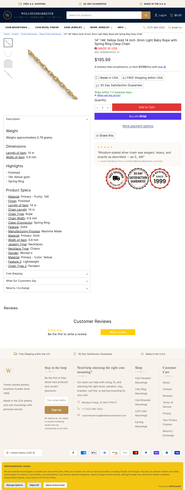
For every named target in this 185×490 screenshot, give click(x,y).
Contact (167, 389)
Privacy (167, 413)
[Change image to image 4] (8, 74)
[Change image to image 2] (8, 53)
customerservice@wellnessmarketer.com (104, 415)
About (166, 382)
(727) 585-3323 (156, 27)
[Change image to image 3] (8, 63)
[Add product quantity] (107, 108)
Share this (106, 135)
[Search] (145, 15)
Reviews (167, 395)
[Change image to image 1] (8, 42)
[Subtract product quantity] (97, 108)
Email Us (177, 27)
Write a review (118, 332)
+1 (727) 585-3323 (92, 409)
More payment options (138, 126)
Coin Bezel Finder (47, 27)
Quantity (100, 100)
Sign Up (56, 409)
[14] (52, 74)
